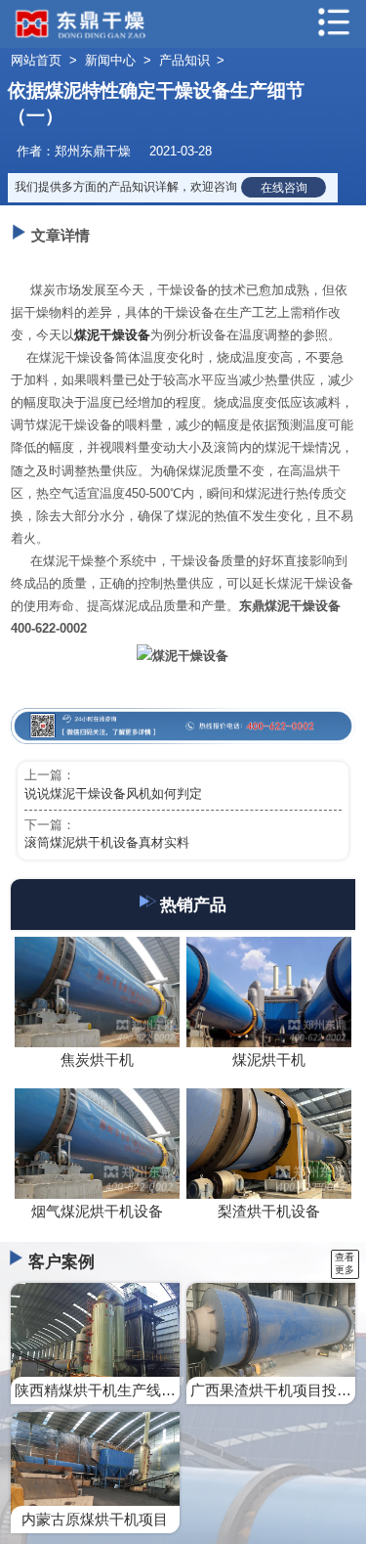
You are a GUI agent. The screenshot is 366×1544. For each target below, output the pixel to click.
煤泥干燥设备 (112, 335)
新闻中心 (110, 60)
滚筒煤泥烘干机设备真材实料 (106, 842)
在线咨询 (284, 187)
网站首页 (36, 60)
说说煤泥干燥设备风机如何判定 (113, 793)
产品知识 (184, 60)
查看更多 (344, 1263)
